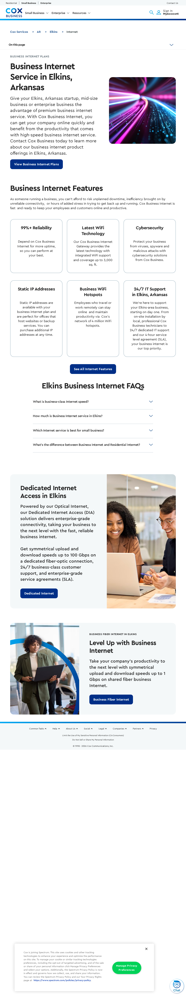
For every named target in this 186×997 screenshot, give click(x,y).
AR (39, 31)
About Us (70, 729)
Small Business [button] (34, 13)
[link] (36, 164)
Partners (137, 729)
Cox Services (19, 31)
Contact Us (172, 3)
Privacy (153, 729)
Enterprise (46, 3)
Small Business (28, 3)
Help (54, 729)
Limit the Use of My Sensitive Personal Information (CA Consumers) (93, 735)
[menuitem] (37, 14)
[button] (151, 12)
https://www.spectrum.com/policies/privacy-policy (62, 980)
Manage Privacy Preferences (126, 967)
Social (87, 729)
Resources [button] (79, 13)
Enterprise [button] (58, 13)
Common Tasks (36, 729)
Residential (11, 3)
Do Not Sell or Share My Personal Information (93, 740)
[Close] (146, 949)
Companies (118, 729)
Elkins (54, 31)
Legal (101, 729)
